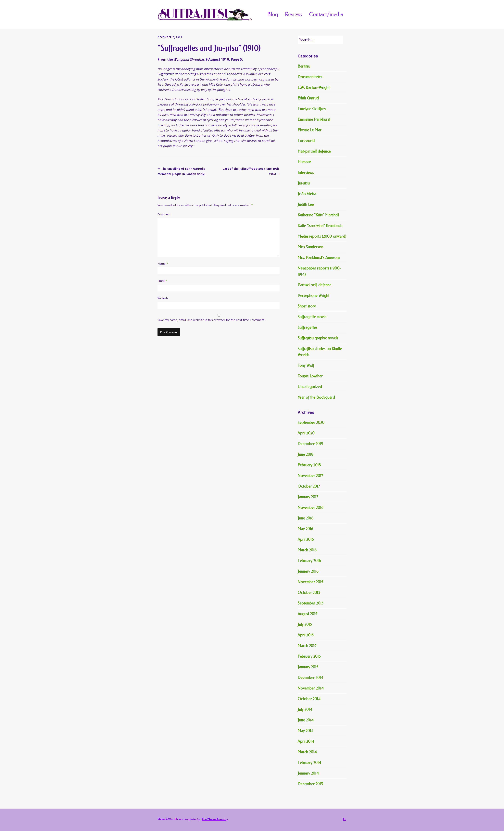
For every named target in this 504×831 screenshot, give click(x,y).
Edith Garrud (308, 98)
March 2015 (307, 645)
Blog (272, 14)
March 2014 (307, 752)
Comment (164, 214)
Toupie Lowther (310, 376)
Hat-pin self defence (314, 151)
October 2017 (309, 486)
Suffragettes (307, 327)
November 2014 (311, 688)
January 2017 (308, 497)
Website (163, 298)
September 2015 (310, 603)
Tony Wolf (306, 365)
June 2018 (305, 454)
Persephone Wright (313, 295)
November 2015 (310, 582)
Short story (307, 306)
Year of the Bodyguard (316, 397)
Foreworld (306, 140)
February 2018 (309, 465)
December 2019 (310, 443)
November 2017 (310, 475)
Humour (304, 162)
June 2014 (306, 720)
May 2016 (305, 529)
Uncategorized (310, 386)
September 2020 (311, 422)
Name (163, 263)
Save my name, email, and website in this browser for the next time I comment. (211, 320)
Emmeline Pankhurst (314, 119)
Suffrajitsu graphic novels (318, 338)
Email (162, 281)
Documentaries (310, 77)
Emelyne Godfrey (312, 108)
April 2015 (306, 635)
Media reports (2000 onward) (322, 236)
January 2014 (308, 773)
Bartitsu (304, 66)
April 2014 (306, 741)
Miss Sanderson (310, 247)
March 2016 (307, 550)
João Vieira (307, 194)
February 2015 (309, 656)
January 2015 (308, 667)
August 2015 (307, 614)
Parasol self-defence (314, 285)
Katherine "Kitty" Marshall (318, 215)
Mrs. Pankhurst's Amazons (319, 257)
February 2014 (309, 762)
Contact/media (326, 14)
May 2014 (305, 730)
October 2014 (309, 699)
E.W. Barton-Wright (314, 87)
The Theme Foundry (215, 819)
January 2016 (308, 571)
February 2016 (309, 560)
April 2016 (306, 539)
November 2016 (310, 507)
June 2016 (305, 518)
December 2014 (310, 677)
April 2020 (306, 433)
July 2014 (305, 709)
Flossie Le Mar (309, 130)
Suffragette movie (312, 317)
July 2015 (305, 624)
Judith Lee (306, 204)
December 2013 (310, 784)
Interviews (306, 172)
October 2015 (309, 592)
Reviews (293, 14)
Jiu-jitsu (304, 183)
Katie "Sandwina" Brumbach (320, 225)
